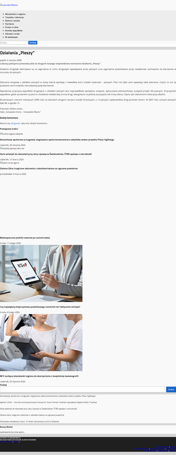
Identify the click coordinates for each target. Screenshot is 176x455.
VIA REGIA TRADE (163, 451)
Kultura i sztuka (12, 20)
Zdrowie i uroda (12, 33)
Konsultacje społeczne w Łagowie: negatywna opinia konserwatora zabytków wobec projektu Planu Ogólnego (57, 139)
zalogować (15, 123)
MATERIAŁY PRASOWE (162, 447)
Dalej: (20, 111)
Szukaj (3, 385)
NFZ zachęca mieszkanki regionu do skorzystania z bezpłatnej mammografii (39, 376)
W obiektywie (11, 37)
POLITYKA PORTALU (6, 442)
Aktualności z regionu (15, 14)
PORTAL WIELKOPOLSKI (157, 449)
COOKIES (16, 442)
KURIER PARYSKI (171, 449)
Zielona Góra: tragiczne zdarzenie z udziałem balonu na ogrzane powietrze (39, 168)
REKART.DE (172, 451)
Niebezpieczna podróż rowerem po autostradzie (25, 237)
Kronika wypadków (13, 30)
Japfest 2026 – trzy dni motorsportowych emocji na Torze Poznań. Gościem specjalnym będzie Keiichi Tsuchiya (48, 402)
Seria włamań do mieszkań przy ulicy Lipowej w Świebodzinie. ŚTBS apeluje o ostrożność (46, 154)
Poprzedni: (12, 108)
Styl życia (9, 23)
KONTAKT (173, 447)
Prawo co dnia (11, 27)
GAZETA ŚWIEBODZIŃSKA (141, 449)
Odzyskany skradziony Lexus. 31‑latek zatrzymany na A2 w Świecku (29, 421)
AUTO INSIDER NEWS (150, 451)
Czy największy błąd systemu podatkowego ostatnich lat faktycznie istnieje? (40, 307)
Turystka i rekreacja (14, 17)
